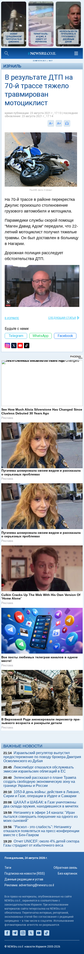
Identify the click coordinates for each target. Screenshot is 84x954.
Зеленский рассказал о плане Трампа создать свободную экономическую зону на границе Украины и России (39, 782)
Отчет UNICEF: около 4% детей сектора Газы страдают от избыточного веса (41, 843)
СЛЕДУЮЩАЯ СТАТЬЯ (62, 317)
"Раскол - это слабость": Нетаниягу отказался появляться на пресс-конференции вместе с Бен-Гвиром (41, 831)
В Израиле (12, 318)
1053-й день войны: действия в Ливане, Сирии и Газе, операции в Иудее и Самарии (41, 794)
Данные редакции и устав (23, 879)
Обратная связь (65, 867)
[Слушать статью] (71, 123)
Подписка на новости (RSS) (24, 873)
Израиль (12, 66)
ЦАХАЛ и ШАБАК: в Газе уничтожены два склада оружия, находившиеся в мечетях (40, 804)
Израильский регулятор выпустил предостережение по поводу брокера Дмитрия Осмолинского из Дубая (42, 757)
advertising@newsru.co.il (36, 885)
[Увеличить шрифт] (59, 123)
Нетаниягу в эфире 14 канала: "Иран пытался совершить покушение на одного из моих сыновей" (40, 817)
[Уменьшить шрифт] (50, 123)
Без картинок (67, 873)
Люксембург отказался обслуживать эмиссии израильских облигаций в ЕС (38, 769)
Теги (7, 867)
